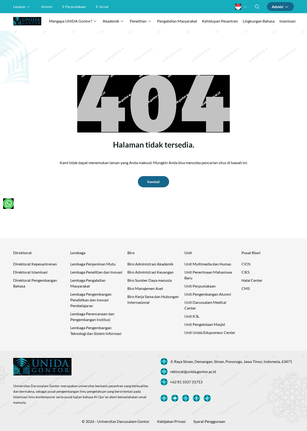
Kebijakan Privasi (171, 421)
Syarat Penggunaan (209, 421)
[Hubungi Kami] (8, 203)
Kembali (153, 182)
